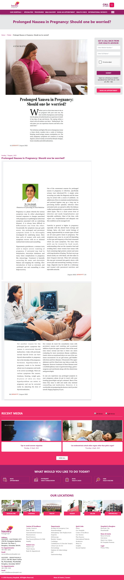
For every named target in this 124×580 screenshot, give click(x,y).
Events (61, 577)
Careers (67, 577)
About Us (79, 543)
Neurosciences (30, 535)
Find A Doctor (30, 549)
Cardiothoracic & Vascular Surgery (61, 543)
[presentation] (98, 413)
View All (62, 458)
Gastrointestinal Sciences (34, 533)
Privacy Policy (105, 548)
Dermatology (55, 548)
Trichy (51, 513)
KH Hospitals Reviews (107, 542)
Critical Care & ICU (57, 546)
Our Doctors (80, 535)
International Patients (97, 12)
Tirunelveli (112, 513)
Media (9, 35)
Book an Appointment (108, 90)
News (55, 577)
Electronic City (105, 528)
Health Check (81, 12)
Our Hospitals (80, 530)
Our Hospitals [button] (16, 12)
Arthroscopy (55, 537)
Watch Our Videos (106, 540)
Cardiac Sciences (31, 528)
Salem (92, 513)
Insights (78, 546)
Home (3, 35)
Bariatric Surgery (56, 539)
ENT (52, 552)
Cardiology (54, 541)
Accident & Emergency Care (60, 528)
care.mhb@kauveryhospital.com (11, 572)
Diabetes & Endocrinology (59, 550)
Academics (79, 541)
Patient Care (30, 547)
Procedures (39, 12)
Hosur (72, 513)
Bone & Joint (30, 530)
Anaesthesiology (56, 530)
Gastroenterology (56, 554)
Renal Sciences (31, 537)
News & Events (105, 536)
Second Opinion (81, 548)
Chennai (31, 513)
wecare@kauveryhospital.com (10, 554)
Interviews (104, 538)
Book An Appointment (66, 12)
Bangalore (11, 513)
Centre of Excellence (82, 533)
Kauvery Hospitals (13, 577)
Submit (108, 73)
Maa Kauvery (50, 12)
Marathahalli (104, 530)
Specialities (28, 12)
